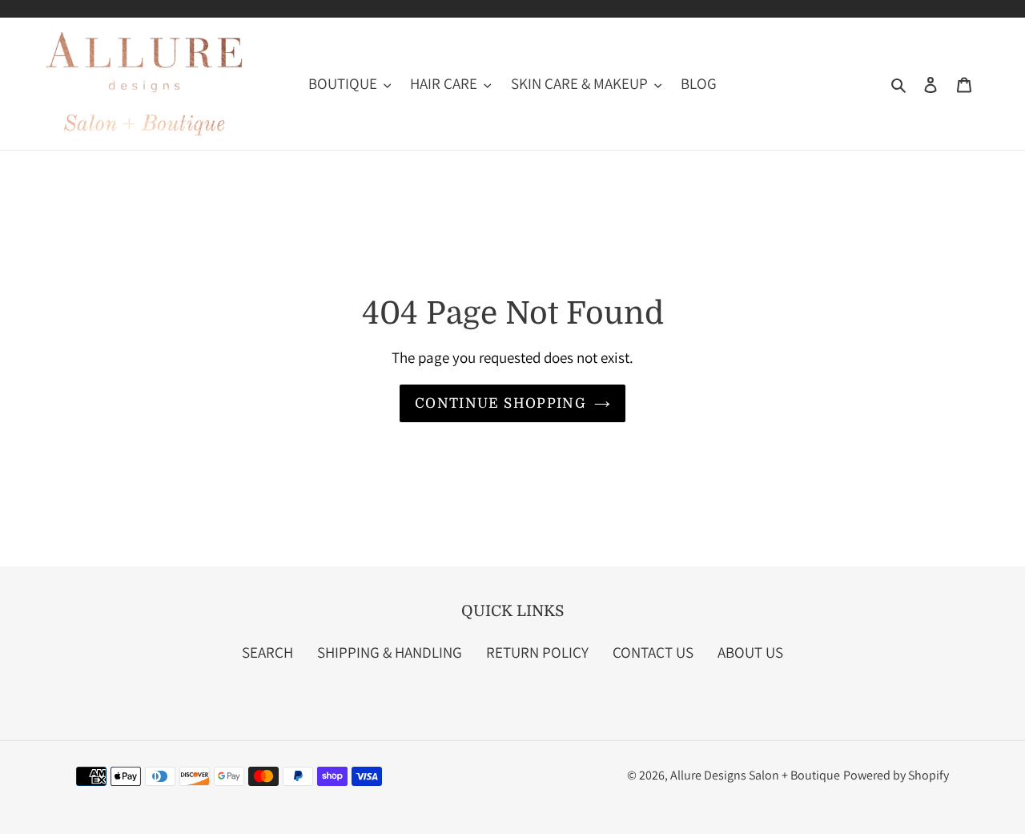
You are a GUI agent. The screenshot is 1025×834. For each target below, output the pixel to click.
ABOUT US (750, 652)
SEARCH (267, 652)
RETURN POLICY (537, 652)
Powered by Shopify (896, 775)
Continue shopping (500, 403)
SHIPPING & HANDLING (389, 652)
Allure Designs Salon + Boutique (755, 775)
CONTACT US (653, 652)
